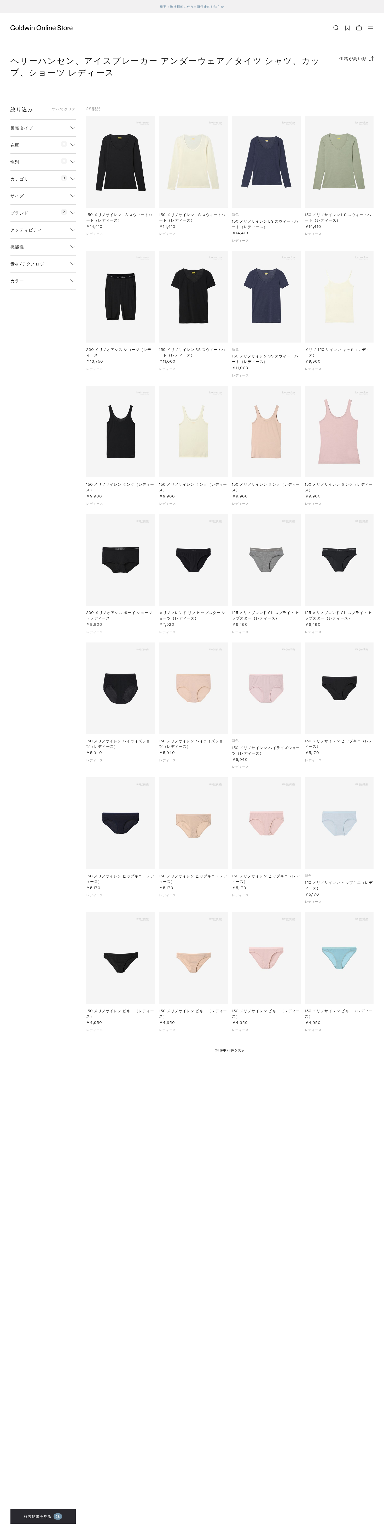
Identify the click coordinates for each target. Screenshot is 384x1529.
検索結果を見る (42, 1516)
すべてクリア (64, 109)
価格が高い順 (353, 58)
